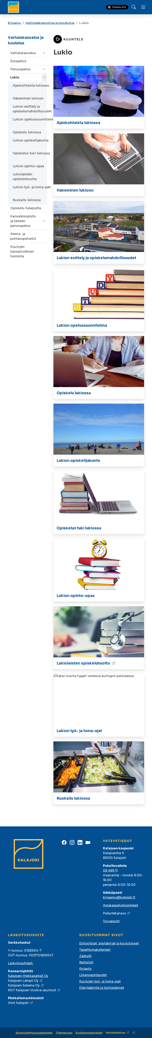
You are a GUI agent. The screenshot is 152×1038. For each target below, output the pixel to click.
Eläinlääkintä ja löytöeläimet (101, 988)
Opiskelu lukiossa (27, 132)
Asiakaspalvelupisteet (120, 905)
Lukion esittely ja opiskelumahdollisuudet (32, 108)
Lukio (14, 77)
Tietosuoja (64, 1032)
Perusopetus (20, 69)
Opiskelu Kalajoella (25, 208)
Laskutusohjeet (20, 963)
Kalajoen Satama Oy (24, 985)
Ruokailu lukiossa (27, 200)
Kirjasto (85, 969)
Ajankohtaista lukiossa (31, 85)
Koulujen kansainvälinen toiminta (22, 251)
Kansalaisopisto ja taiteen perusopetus (23, 221)
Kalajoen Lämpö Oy (23, 981)
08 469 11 (110, 870)
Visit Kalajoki (18, 1003)
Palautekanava (114, 913)
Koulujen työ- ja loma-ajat (100, 981)
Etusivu (14, 23)
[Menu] (143, 7)
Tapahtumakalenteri (95, 950)
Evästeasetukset (89, 1032)
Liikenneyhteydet (93, 975)
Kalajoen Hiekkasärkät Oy (28, 976)
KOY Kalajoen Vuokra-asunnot (32, 990)
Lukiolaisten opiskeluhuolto (25, 176)
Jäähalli (85, 956)
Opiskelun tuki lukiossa (31, 153)
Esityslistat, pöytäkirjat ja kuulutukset (109, 943)
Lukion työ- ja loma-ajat (32, 187)
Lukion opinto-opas (28, 166)
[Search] (134, 7)
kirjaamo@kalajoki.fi (119, 897)
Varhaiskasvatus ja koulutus (50, 23)
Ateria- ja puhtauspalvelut (23, 236)
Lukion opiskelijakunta (30, 140)
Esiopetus (18, 61)
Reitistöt (86, 962)
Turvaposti (111, 921)
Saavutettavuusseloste (34, 1032)
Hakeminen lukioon (28, 98)
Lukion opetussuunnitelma (34, 119)
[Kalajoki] (13, 7)
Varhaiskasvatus (23, 53)
